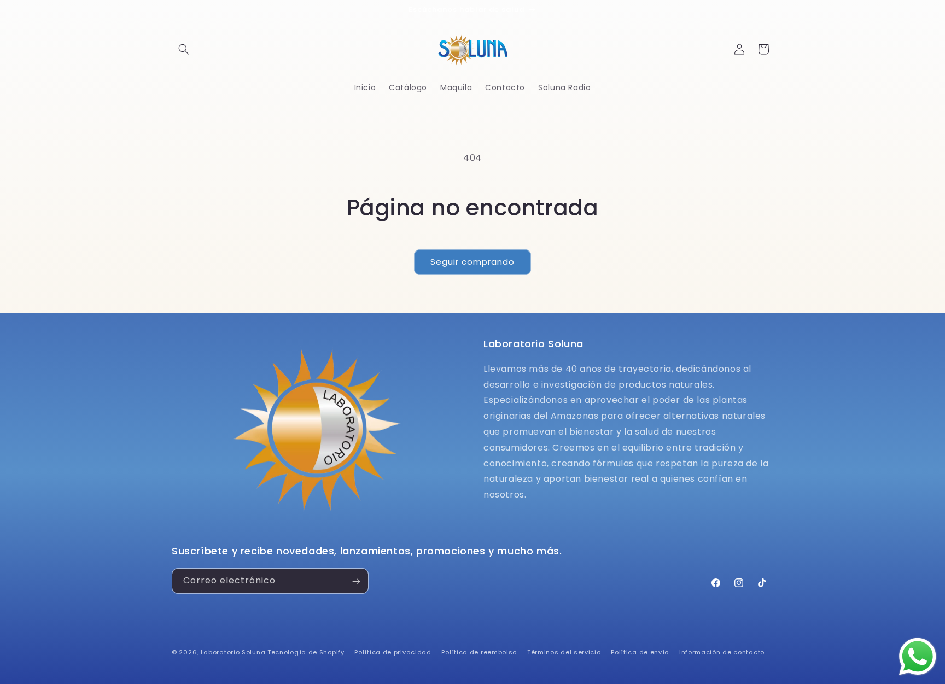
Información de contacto (722, 651)
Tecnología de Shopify (306, 652)
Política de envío (640, 651)
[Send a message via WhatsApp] (918, 657)
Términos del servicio (564, 651)
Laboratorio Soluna (233, 652)
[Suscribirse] (356, 581)
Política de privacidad (392, 651)
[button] (184, 49)
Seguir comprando (472, 261)
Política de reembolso (479, 651)
